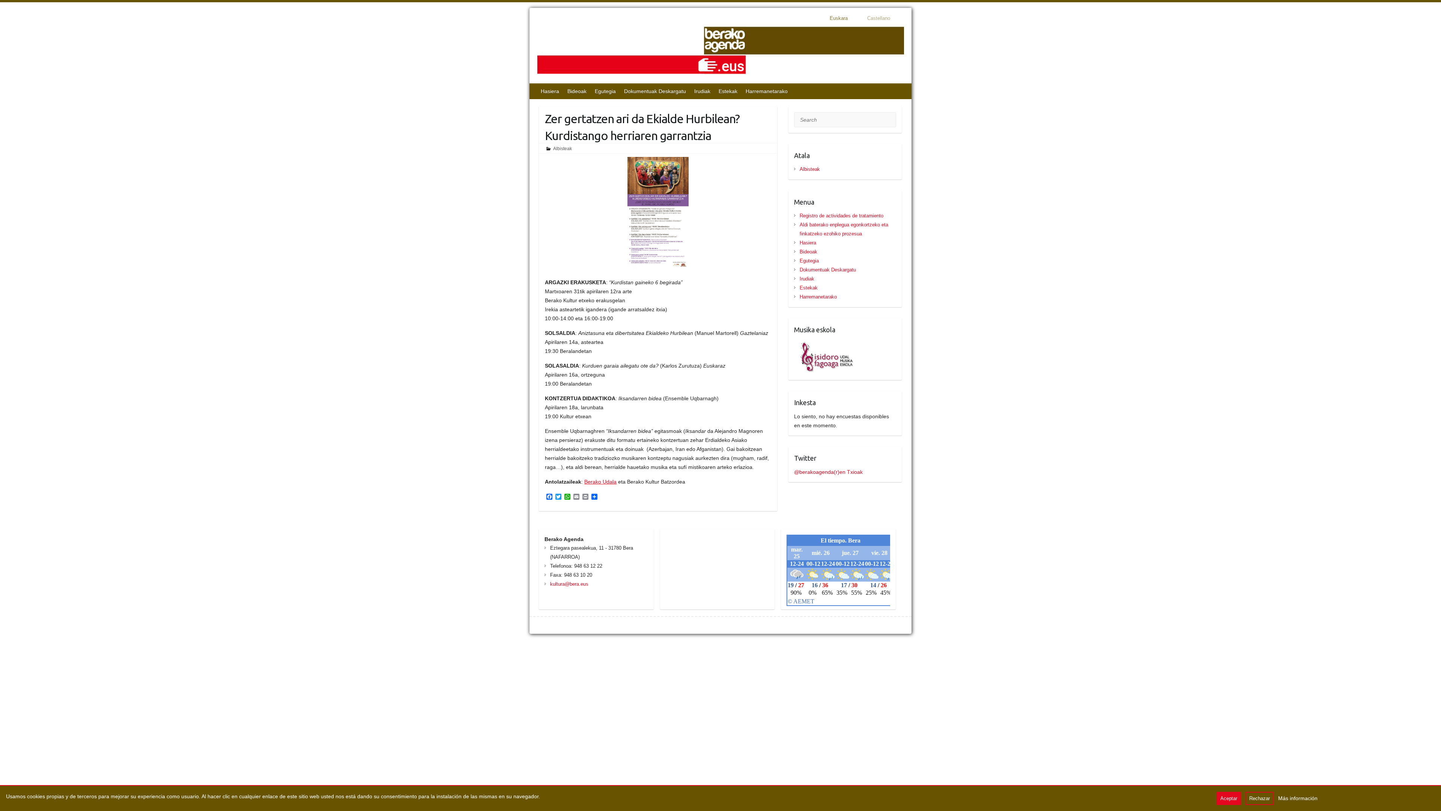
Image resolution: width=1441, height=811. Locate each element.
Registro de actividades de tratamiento (841, 216)
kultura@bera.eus (569, 584)
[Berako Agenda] (720, 51)
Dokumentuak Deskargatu (655, 91)
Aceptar (1228, 798)
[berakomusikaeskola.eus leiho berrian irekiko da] (824, 344)
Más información (1298, 798)
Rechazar (1259, 798)
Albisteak (562, 148)
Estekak (728, 91)
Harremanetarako (767, 91)
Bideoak (577, 91)
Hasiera (550, 91)
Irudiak (702, 91)
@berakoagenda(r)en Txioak (828, 472)
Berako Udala (600, 482)
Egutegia (605, 91)
